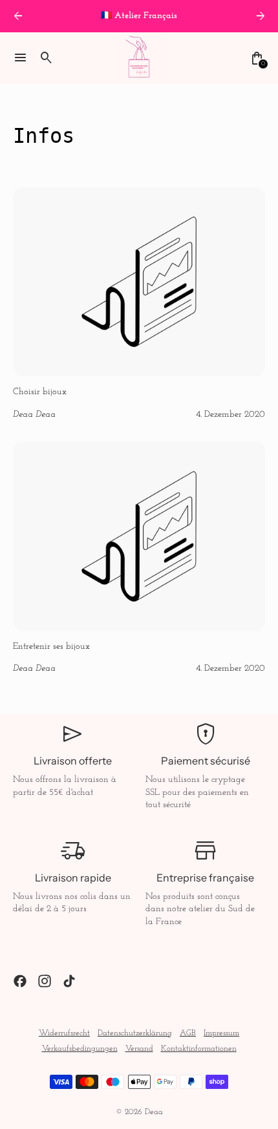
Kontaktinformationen (199, 1049)
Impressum (221, 1033)
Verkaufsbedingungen (80, 1049)
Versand (139, 1049)
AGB (188, 1033)
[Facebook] (20, 981)
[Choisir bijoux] (139, 304)
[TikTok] (69, 981)
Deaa (154, 1112)
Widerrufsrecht (64, 1033)
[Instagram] (44, 981)
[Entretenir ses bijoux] (139, 558)
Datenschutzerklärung (135, 1033)
